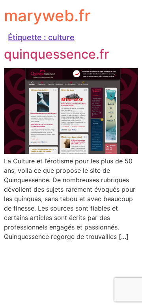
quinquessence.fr (56, 54)
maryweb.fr (47, 15)
